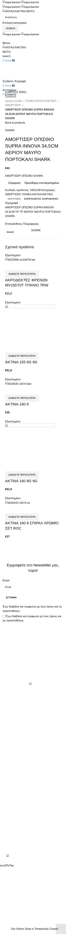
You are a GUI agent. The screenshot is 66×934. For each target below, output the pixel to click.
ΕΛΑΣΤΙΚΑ (9, 710)
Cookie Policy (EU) (14, 810)
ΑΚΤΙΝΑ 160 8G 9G (21, 481)
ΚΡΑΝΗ (7, 723)
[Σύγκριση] (9, 266)
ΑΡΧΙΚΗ (8, 785)
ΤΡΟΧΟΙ (8, 755)
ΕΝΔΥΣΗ (8, 749)
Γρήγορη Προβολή (18, 266)
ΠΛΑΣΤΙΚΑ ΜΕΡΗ (14, 742)
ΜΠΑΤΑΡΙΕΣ (10, 736)
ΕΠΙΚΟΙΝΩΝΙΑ (11, 804)
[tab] (14, 199)
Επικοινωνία (33, 670)
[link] (33, 856)
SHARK (10, 130)
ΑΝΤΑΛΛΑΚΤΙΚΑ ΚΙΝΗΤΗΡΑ (20, 698)
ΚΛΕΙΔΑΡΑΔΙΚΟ (13, 768)
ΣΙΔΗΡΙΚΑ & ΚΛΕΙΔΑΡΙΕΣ (18, 774)
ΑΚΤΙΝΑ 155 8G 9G (21, 362)
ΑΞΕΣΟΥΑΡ (10, 704)
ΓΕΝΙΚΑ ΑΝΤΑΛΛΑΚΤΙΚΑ (41, 100)
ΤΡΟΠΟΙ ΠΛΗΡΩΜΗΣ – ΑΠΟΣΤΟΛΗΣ (26, 798)
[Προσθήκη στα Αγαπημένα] (27, 266)
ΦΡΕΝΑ (7, 761)
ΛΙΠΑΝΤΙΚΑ (10, 730)
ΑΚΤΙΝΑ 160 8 (17, 404)
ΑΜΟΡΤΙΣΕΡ (13, 105)
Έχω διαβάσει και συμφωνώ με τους (32, 608)
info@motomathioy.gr (16, 838)
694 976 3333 (11, 833)
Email (6, 580)
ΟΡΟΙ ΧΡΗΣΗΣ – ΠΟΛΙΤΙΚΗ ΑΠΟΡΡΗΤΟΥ (28, 791)
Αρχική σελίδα (14, 100)
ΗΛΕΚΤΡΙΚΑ (10, 717)
